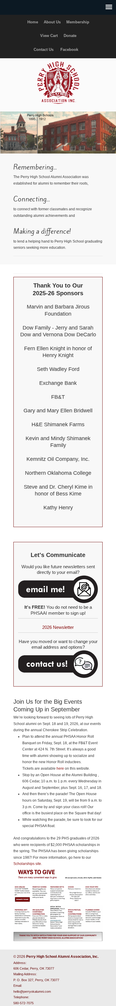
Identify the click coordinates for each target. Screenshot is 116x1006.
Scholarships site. (27, 864)
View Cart (49, 35)
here (60, 768)
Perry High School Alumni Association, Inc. (58, 82)
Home (32, 22)
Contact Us (44, 49)
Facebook (69, 49)
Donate (70, 35)
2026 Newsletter (58, 627)
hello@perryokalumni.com (32, 991)
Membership (77, 22)
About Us (52, 22)
